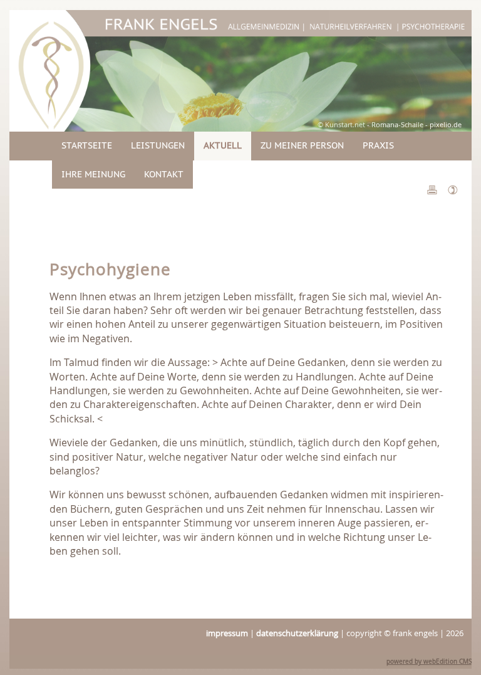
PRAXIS (378, 145)
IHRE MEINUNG (93, 174)
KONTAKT (164, 174)
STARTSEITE (86, 145)
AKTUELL (223, 145)
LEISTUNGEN (158, 145)
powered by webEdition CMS (429, 661)
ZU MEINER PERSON (302, 145)
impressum (227, 633)
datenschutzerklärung (297, 633)
